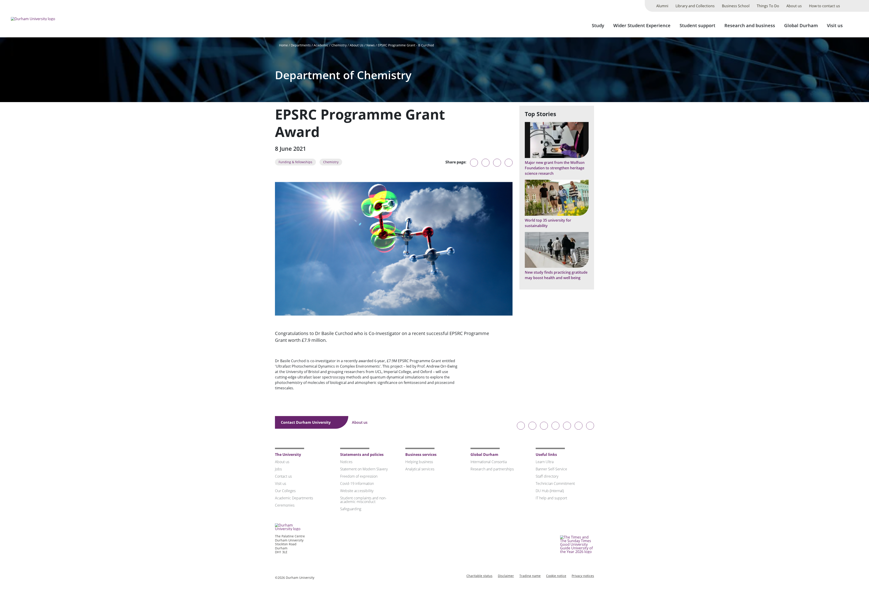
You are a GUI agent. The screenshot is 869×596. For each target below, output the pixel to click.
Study (598, 25)
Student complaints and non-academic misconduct (363, 499)
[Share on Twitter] (485, 163)
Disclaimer (506, 576)
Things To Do (768, 5)
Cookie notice (556, 576)
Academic (321, 45)
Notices (346, 461)
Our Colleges (285, 490)
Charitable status (479, 576)
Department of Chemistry (343, 75)
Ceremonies (284, 505)
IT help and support (551, 497)
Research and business (749, 25)
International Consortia (488, 461)
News (370, 45)
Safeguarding (350, 508)
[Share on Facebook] (497, 163)
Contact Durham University (306, 422)
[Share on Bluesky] (474, 164)
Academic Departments (294, 497)
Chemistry (339, 45)
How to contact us (824, 5)
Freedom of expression (358, 476)
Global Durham (801, 25)
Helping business (419, 461)
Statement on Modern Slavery (364, 469)
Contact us (283, 476)
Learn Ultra (545, 461)
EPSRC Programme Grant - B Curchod (406, 45)
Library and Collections (695, 5)
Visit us (835, 25)
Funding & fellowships (295, 162)
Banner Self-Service (551, 469)
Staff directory (547, 476)
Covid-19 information (357, 483)
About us (794, 5)
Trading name (530, 576)
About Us (356, 45)
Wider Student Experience (642, 25)
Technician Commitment (555, 483)
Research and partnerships (492, 469)
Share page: (455, 162)
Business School (736, 5)
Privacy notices (583, 576)
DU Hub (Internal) (550, 490)
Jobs (278, 469)
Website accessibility (356, 490)
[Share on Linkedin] (509, 163)
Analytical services (419, 469)
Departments (301, 45)
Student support (697, 25)
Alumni (662, 5)
